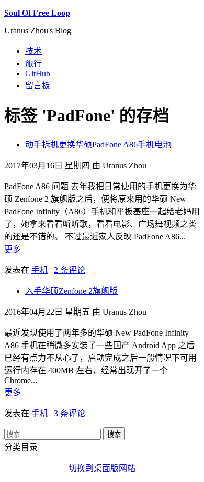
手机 (39, 270)
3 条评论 (69, 413)
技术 (33, 51)
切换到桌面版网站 (102, 468)
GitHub (37, 73)
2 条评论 (69, 270)
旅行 (33, 63)
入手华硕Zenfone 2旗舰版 (71, 290)
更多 (12, 249)
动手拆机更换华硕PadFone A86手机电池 (98, 144)
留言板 (37, 85)
